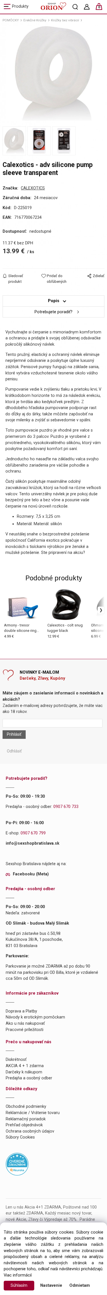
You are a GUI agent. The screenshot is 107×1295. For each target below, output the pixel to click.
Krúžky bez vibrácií (65, 20)
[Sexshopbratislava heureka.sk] (17, 1164)
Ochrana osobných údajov (30, 1131)
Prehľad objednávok (24, 1125)
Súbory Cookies (20, 1137)
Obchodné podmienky (26, 1106)
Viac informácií (18, 1275)
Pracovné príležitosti (24, 1029)
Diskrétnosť (16, 1059)
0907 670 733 (65, 806)
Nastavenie (51, 1285)
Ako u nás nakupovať (25, 1023)
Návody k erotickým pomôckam (35, 1017)
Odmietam (79, 1285)
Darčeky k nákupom (24, 1072)
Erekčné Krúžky (35, 20)
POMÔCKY (11, 20)
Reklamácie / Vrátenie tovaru (33, 1112)
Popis (53, 300)
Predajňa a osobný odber (29, 1078)
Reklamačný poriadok (26, 1119)
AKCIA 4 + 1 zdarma (25, 1065)
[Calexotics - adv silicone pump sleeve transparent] (54, 73)
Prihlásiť (14, 734)
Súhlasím (19, 1285)
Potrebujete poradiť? (53, 312)
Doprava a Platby (21, 1011)
